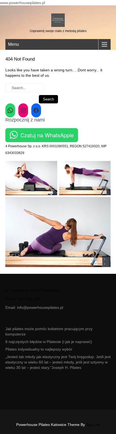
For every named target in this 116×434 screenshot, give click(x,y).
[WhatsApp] (10, 110)
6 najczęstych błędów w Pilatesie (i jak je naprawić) (48, 342)
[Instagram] (23, 110)
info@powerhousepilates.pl (40, 307)
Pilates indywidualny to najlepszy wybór (38, 349)
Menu (13, 44)
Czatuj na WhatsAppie (47, 135)
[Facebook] (36, 110)
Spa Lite (93, 424)
